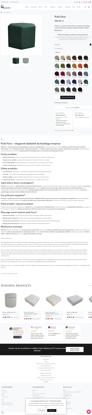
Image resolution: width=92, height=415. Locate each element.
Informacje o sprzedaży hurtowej (46, 363)
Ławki (3, 401)
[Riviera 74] (87, 75)
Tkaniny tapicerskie (46, 370)
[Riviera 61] (64, 75)
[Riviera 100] (81, 91)
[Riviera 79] (64, 83)
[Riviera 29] (87, 59)
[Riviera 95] (64, 91)
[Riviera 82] (81, 83)
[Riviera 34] (58, 67)
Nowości (3, 390)
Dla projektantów (46, 365)
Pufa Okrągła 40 (9, 312)
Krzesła (3, 395)
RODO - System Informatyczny (46, 377)
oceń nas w (16, 337)
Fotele (3, 393)
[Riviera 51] (81, 67)
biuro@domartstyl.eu (14, 2)
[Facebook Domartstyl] (75, 2)
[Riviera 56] (87, 67)
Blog (46, 361)
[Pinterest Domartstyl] (82, 2)
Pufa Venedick (72, 312)
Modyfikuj (42, 410)
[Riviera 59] (58, 75)
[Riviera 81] (76, 83)
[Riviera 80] (70, 83)
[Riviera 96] (70, 91)
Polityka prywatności (46, 373)
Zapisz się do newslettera (74, 349)
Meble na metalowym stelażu (7, 404)
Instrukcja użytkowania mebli (9, 273)
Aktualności (46, 359)
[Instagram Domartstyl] (77, 2)
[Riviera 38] (70, 67)
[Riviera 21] (64, 59)
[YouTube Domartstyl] (79, 2)
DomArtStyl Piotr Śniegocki (17, 328)
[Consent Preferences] (2, 412)
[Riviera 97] (76, 91)
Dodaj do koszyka (67, 97)
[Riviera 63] (76, 75)
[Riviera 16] (58, 59)
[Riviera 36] (64, 67)
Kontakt (46, 382)
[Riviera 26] (76, 59)
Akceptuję (52, 410)
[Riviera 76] (58, 83)
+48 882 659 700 (4, 2)
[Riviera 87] (87, 83)
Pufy (73, 130)
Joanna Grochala (37, 327)
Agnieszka (53, 327)
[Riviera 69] (81, 75)
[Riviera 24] (70, 59)
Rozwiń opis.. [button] (58, 30)
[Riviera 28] (81, 59)
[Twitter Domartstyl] (84, 2)
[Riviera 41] (76, 67)
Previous (89, 285)
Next (91, 285)
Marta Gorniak (71, 327)
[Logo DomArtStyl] (5, 7)
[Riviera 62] (70, 75)
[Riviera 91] (58, 91)
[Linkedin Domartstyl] (86, 2)
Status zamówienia (46, 379)
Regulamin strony (46, 375)
